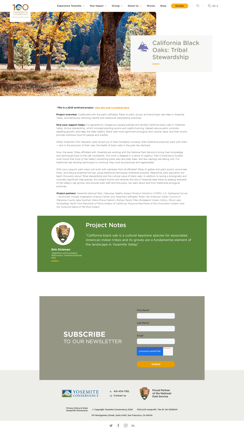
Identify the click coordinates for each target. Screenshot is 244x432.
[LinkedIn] (133, 425)
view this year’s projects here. (112, 108)
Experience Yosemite (69, 6)
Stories (151, 6)
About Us (133, 6)
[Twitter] (111, 425)
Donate (179, 6)
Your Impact (97, 6)
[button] (197, 5)
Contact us (120, 396)
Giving (115, 6)
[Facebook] (118, 425)
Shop (163, 6)
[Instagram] (125, 425)
